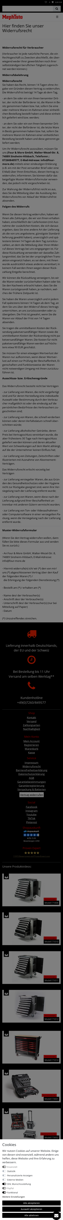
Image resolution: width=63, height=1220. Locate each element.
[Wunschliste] (46, 2)
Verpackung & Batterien (31, 789)
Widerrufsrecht (31, 766)
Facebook (31, 807)
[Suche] (57, 9)
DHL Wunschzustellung (19, 1184)
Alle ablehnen (31, 1215)
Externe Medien (15, 1179)
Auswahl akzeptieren (31, 1209)
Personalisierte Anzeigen (20, 1175)
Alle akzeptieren (31, 1203)
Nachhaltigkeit (31, 729)
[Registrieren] (5, 1)
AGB (31, 778)
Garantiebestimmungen (31, 781)
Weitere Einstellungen (13, 1196)
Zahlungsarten (31, 725)
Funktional (12, 1192)
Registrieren (31, 745)
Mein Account (31, 741)
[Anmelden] (2, 1)
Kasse (31, 752)
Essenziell (12, 1166)
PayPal (10, 1188)
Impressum (31, 762)
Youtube (31, 814)
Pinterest (31, 822)
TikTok (31, 818)
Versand (31, 721)
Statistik (11, 1171)
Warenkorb (31, 748)
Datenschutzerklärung (31, 774)
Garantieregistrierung (31, 785)
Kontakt (31, 717)
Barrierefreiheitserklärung (31, 770)
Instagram (32, 810)
